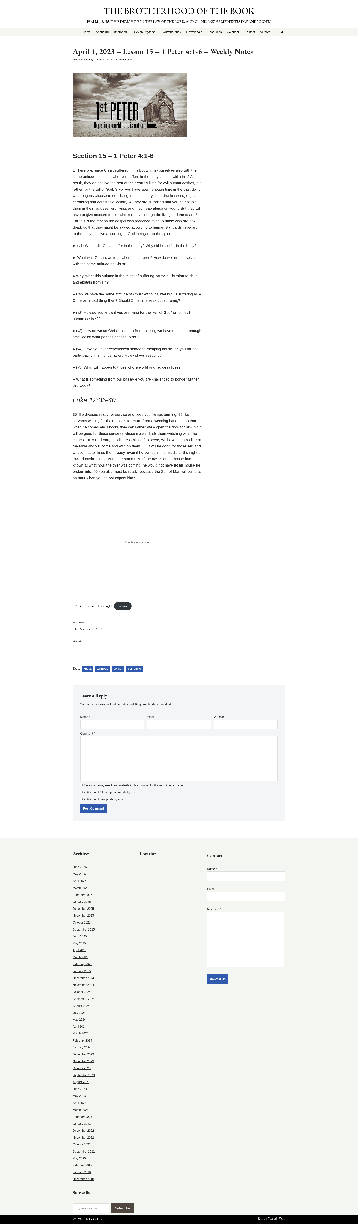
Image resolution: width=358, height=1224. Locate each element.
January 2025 (82, 971)
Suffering (134, 669)
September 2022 (84, 1151)
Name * (212, 869)
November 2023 (83, 1061)
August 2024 (81, 1005)
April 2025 (79, 950)
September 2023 (84, 1075)
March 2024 (80, 1033)
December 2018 (83, 1179)
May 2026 (79, 874)
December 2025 (83, 908)
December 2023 (83, 1054)
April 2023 (79, 1102)
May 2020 (79, 1158)
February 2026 (82, 894)
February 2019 (82, 1165)
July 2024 (79, 1012)
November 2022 (83, 1137)
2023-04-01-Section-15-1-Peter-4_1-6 (92, 606)
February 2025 (82, 964)
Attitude (102, 669)
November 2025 (83, 915)
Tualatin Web (276, 1218)
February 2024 (82, 1040)
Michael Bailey (84, 59)
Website (219, 717)
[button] (128, 32)
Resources (214, 32)
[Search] (282, 32)
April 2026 (79, 880)
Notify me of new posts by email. (104, 799)
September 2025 (84, 929)
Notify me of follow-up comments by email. (111, 792)
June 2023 (80, 1089)
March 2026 (80, 888)
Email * (211, 889)
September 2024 (84, 999)
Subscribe (122, 1208)
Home (87, 32)
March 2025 (80, 957)
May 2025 (79, 943)
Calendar (233, 32)
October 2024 (82, 991)
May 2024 (79, 1019)
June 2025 (80, 936)
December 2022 (83, 1130)
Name (85, 717)
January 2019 (82, 1172)
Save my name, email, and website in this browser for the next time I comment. (134, 785)
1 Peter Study (124, 59)
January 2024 (82, 1047)
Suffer (118, 669)
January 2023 (82, 1123)
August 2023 (81, 1082)
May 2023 (79, 1096)
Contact (249, 32)
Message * (214, 909)
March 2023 (80, 1110)
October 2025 (82, 922)
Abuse (88, 669)
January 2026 (82, 901)
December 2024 (83, 978)
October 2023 (82, 1068)
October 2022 (82, 1144)
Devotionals (194, 32)
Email (151, 717)
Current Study (172, 32)
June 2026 (80, 867)
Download (123, 606)
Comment (87, 733)
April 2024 (79, 1026)
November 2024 (83, 985)
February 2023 (82, 1116)
